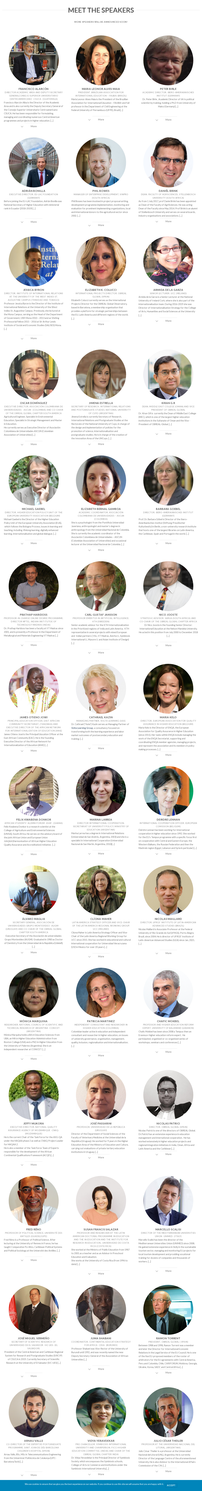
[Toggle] (22, 127)
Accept (171, 1485)
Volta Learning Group (82, 728)
